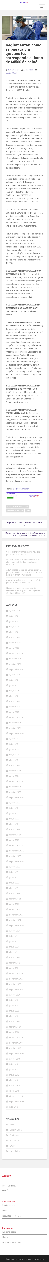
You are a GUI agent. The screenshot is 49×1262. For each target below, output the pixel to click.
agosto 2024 (14, 738)
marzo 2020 (14, 1021)
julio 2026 (13, 616)
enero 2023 (14, 840)
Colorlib (17, 1259)
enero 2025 (14, 712)
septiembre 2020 (16, 989)
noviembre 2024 (16, 722)
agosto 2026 (14, 610)
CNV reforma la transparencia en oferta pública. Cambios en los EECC (23, 581)
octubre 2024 (15, 728)
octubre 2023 (15, 792)
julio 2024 (13, 744)
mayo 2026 (14, 626)
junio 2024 (14, 749)
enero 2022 (14, 904)
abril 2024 (13, 760)
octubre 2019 (15, 1048)
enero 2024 (14, 776)
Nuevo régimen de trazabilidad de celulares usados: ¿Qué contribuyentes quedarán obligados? (23, 590)
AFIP (12, 1124)
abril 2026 (13, 632)
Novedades (15, 1151)
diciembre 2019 (16, 1037)
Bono (9, 507)
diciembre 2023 (16, 781)
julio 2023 (13, 808)
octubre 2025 (15, 664)
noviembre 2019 (16, 1042)
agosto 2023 (14, 802)
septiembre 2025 (16, 669)
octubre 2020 (15, 984)
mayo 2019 (14, 1074)
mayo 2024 (14, 754)
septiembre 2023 (16, 797)
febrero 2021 (15, 962)
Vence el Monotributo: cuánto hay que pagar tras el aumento (23, 553)
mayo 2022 (14, 882)
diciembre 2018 (16, 1096)
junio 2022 (14, 877)
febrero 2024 (15, 770)
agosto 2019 (14, 1058)
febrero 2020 (15, 1026)
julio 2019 (13, 1064)
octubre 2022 (15, 856)
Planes (5, 1210)
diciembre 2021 (16, 909)
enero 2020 (14, 1032)
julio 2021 (13, 936)
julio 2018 (13, 1106)
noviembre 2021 (16, 914)
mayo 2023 (14, 818)
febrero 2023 (15, 834)
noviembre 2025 (16, 658)
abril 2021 (13, 952)
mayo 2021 (14, 946)
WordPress (39, 1259)
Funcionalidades (9, 1205)
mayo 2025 (14, 690)
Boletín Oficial (11, 73)
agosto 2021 (14, 930)
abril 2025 (13, 696)
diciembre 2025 (16, 653)
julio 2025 (13, 680)
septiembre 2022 (16, 861)
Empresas (14, 1145)
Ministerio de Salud (20, 507)
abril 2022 (13, 888)
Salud (28, 511)
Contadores (15, 1135)
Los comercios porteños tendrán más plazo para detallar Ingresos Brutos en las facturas (23, 562)
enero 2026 (14, 648)
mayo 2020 (14, 1010)
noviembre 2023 (16, 786)
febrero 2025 (15, 706)
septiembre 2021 (16, 925)
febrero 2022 (15, 898)
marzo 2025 (14, 701)
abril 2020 (13, 1016)
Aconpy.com (28, 70)
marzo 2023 (14, 829)
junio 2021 (14, 941)
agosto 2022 (14, 866)
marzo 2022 (14, 893)
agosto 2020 (14, 994)
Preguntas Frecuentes (11, 1216)
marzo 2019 (14, 1085)
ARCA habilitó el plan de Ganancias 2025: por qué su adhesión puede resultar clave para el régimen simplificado (24, 572)
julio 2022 (13, 872)
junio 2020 (14, 1005)
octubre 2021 (15, 920)
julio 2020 (13, 1000)
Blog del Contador (21, 488)
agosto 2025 (14, 674)
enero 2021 (14, 968)
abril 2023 (13, 824)
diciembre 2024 (16, 717)
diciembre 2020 (16, 973)
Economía (14, 1140)
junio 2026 (14, 621)
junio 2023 (14, 813)
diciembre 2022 (16, 845)
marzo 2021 (14, 957)
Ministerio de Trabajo (15, 511)
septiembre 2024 (16, 733)
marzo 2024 (14, 765)
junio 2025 (14, 685)
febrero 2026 (15, 642)
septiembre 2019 (16, 1053)
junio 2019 (14, 1069)
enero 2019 (14, 1090)
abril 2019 (13, 1080)
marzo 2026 (14, 637)
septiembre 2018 (16, 1101)
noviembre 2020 (16, 978)
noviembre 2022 (16, 850)
